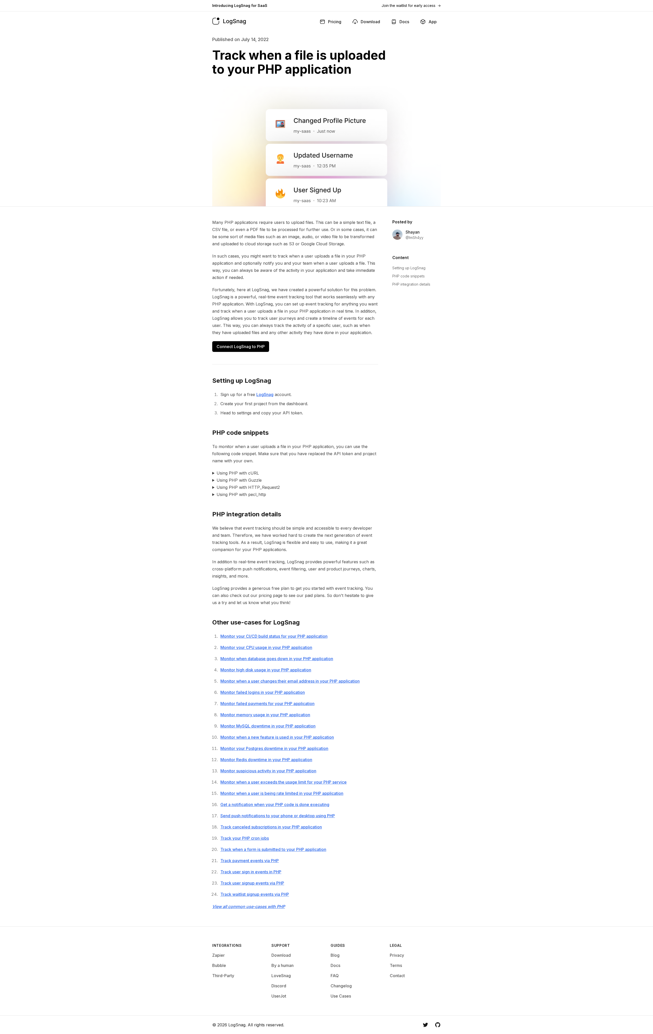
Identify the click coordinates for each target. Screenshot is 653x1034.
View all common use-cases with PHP (248, 906)
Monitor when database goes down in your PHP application (276, 658)
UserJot (278, 996)
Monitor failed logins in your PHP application (262, 692)
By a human (282, 965)
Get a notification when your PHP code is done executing (274, 804)
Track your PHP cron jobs (244, 838)
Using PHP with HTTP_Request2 (248, 487)
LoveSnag (281, 975)
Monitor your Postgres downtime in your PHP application (274, 748)
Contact (397, 975)
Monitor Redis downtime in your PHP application (266, 759)
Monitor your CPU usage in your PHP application (266, 647)
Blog (335, 955)
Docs (335, 965)
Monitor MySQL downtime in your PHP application (268, 726)
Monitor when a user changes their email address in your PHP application (290, 681)
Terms (396, 965)
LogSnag (264, 394)
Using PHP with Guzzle (239, 480)
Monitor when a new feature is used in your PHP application (277, 737)
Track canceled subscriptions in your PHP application (271, 826)
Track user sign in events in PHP (250, 871)
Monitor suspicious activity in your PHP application (268, 770)
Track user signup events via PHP (252, 883)
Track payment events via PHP (249, 860)
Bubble (219, 965)
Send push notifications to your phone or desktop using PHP (277, 815)
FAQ (335, 975)
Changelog (341, 985)
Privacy (397, 955)
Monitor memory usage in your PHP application (265, 714)
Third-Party (223, 975)
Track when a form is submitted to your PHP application (273, 849)
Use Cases (341, 996)
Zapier (218, 955)
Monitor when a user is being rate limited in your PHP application (281, 793)
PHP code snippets (408, 276)
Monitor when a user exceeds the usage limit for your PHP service (283, 782)
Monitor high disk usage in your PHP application (265, 669)
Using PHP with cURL (238, 473)
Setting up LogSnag (408, 268)
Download (281, 955)
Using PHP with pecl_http (241, 494)
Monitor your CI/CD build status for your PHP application (274, 636)
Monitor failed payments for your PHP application (267, 703)
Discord (278, 985)
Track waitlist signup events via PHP (254, 894)
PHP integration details (411, 284)
